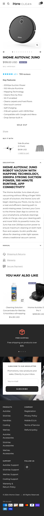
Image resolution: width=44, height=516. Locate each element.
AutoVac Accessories (8, 436)
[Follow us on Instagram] (27, 467)
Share (5, 131)
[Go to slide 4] (25, 351)
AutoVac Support (11, 465)
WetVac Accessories (8, 452)
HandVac (7, 420)
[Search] (8, 4)
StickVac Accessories (8, 444)
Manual (6, 245)
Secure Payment (15, 266)
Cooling (6, 425)
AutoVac (7, 411)
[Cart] (40, 4)
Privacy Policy (30, 416)
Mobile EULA (30, 420)
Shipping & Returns (16, 254)
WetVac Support (10, 474)
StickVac (7, 416)
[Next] (40, 52)
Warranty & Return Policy (9, 485)
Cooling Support (10, 479)
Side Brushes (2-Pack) (23, 144)
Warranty (11, 260)
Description (8, 162)
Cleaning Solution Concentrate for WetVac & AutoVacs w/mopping (14, 310)
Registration (30, 411)
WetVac (6, 430)
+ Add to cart (23, 153)
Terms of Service (32, 425)
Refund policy (30, 430)
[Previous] (4, 52)
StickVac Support (11, 470)
